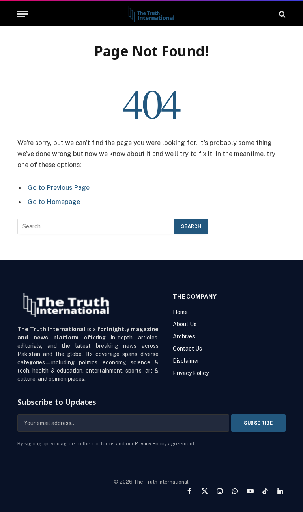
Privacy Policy (151, 444)
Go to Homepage (54, 202)
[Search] (281, 14)
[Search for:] (96, 226)
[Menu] (22, 14)
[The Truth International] (151, 14)
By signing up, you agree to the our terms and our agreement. (106, 444)
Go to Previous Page (59, 187)
